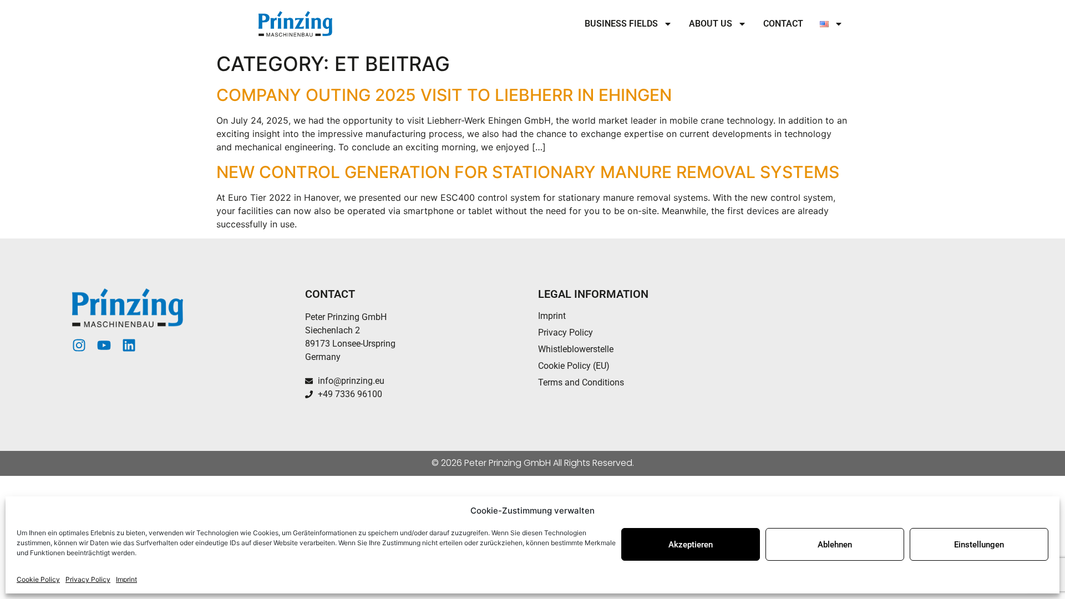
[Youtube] (104, 345)
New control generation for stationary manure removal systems (527, 172)
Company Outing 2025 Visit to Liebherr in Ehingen (444, 95)
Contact (783, 23)
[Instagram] (79, 345)
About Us (710, 23)
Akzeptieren (690, 545)
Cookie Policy (38, 579)
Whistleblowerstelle (575, 349)
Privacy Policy (87, 579)
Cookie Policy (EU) (574, 366)
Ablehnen (835, 545)
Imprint (126, 579)
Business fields (621, 23)
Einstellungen (979, 545)
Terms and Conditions (581, 382)
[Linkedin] (129, 345)
